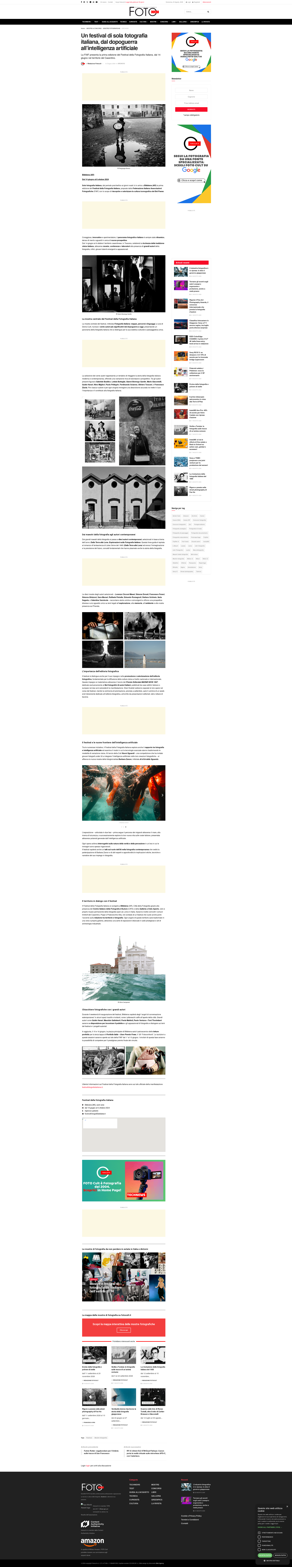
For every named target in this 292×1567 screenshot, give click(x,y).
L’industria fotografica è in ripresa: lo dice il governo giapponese (198, 270)
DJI (190, 524)
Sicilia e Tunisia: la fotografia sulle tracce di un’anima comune (123, 1369)
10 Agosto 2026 (147, 1425)
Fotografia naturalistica (180, 537)
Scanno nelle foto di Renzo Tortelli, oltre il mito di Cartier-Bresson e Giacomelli (152, 1411)
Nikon (198, 559)
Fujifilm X (176, 541)
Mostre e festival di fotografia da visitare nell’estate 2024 (106, 1287)
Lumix (188, 550)
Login (189, 2)
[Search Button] (208, 11)
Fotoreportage (196, 537)
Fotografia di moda (195, 528)
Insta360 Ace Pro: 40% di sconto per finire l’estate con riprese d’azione (198, 414)
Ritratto (175, 567)
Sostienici (103, 1497)
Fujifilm (206, 537)
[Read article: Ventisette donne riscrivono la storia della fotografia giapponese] (123, 1397)
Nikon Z (205, 559)
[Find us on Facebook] (81, 2)
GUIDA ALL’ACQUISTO (110, 22)
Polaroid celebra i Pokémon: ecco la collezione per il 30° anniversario (197, 372)
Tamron (198, 571)
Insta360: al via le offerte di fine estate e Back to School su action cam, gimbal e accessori (198, 444)
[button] (85, 795)
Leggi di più (274, 1524)
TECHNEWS (86, 22)
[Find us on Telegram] (90, 2)
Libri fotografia (200, 546)
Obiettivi (175, 563)
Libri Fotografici (178, 550)
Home (83, 28)
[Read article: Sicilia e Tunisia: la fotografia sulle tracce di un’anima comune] (123, 1355)
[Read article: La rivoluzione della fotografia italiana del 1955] (153, 1355)
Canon (202, 516)
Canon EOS (176, 520)
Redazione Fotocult (94, 63)
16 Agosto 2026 (147, 1383)
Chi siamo (103, 2)
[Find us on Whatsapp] (93, 2)
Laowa (183, 546)
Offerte (183, 563)
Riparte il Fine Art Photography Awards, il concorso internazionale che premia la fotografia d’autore (198, 306)
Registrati (197, 2)
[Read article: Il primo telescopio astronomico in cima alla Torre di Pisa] (181, 400)
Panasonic (192, 563)
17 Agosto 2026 (117, 1383)
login (88, 1465)
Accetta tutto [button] (265, 1555)
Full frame (185, 541)
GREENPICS (194, 22)
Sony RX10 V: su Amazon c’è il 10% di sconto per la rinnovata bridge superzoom (198, 356)
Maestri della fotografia (180, 554)
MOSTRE (153, 22)
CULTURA (143, 22)
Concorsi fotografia (199, 520)
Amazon (186, 516)
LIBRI (174, 22)
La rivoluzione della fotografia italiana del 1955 (153, 1368)
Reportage (202, 563)
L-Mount (175, 546)
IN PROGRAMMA (89, 1361)
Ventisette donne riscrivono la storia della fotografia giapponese (123, 1411)
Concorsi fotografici (179, 524)
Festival (89, 1438)
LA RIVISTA (156, 1503)
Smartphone (192, 567)
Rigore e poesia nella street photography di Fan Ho (93, 1410)
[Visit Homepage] (133, 11)
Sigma (183, 567)
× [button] (287, 1506)
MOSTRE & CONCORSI (94, 28)
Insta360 (206, 541)
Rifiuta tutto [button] (280, 1555)
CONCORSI (164, 22)
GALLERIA (183, 22)
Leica (190, 546)
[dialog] (273, 1534)
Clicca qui (124, 1330)
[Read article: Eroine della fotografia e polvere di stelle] (94, 1355)
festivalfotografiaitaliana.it (92, 1087)
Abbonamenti (207, 2)
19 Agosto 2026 (88, 1383)
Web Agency (160, 1563)
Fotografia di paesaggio (180, 533)
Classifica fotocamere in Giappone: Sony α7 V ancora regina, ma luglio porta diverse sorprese (199, 324)
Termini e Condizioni (190, 1519)
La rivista (206, 22)
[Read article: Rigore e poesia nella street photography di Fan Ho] (94, 1397)
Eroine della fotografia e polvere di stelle (92, 1368)
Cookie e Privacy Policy (191, 1515)
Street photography (187, 571)
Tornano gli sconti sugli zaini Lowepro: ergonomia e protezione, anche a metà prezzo (198, 286)
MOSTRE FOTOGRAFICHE (111, 28)
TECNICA (123, 22)
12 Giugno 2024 (110, 63)
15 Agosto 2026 (88, 1425)
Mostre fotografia (101, 1438)
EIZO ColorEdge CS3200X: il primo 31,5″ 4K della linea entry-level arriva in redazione (198, 340)
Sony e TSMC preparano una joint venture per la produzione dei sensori (198, 461)
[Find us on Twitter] (87, 2)
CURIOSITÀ (133, 22)
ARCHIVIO (125, 28)
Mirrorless (194, 554)
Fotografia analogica (179, 528)
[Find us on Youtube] (96, 2)
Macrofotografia (198, 550)
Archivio (194, 516)
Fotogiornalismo (199, 524)
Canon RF (187, 520)
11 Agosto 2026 (117, 1428)
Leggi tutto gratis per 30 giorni (135, 2)
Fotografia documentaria (199, 533)
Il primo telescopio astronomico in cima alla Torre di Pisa (197, 399)
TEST (96, 22)
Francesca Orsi (89, 1422)
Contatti (110, 2)
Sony (200, 567)
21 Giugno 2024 (113, 1296)
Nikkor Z (190, 559)
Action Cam (176, 516)
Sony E (175, 571)
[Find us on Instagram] (84, 2)
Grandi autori (196, 541)
